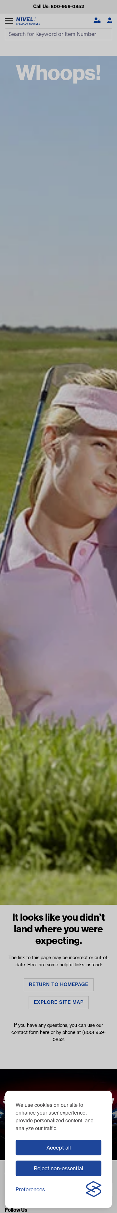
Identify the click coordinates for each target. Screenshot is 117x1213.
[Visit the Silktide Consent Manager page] (93, 1189)
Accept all (58, 1147)
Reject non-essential (58, 1168)
